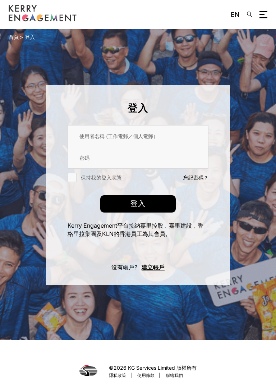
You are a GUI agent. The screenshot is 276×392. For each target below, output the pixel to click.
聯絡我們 (174, 375)
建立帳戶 (153, 267)
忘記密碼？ (195, 177)
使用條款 (146, 375)
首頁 (14, 37)
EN (235, 14)
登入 (30, 37)
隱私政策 (117, 375)
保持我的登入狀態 (101, 177)
